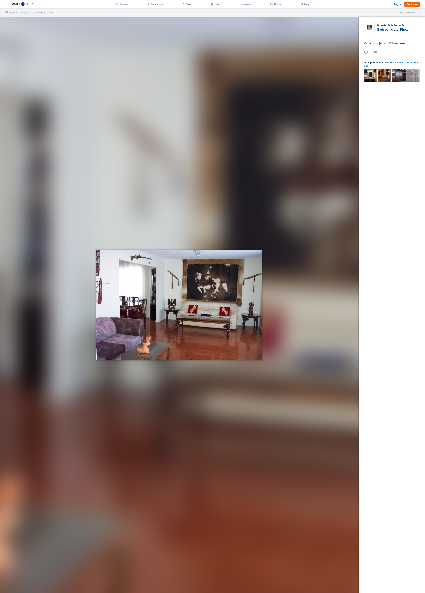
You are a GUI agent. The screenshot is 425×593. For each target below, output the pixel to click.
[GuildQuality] (24, 4)
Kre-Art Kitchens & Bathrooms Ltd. (391, 64)
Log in (397, 4)
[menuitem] (122, 4)
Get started (412, 4)
